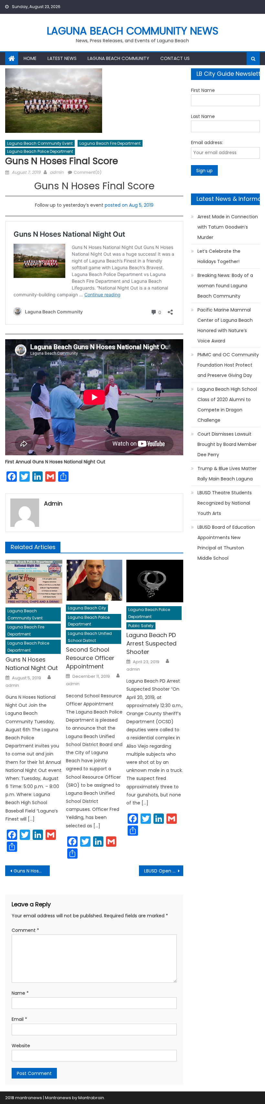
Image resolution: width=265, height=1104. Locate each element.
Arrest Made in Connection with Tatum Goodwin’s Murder (227, 227)
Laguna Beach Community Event (40, 143)
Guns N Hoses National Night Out (31, 664)
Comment (25, 930)
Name (20, 993)
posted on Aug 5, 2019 (129, 205)
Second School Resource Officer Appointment (90, 658)
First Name (203, 90)
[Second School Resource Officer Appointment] (94, 580)
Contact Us (175, 58)
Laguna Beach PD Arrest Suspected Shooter (151, 643)
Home (30, 58)
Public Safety (141, 625)
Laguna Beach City (87, 608)
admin (56, 172)
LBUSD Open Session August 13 (164, 871)
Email (19, 1019)
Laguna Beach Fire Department (110, 143)
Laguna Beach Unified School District (90, 637)
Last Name (203, 116)
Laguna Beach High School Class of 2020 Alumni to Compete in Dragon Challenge (227, 404)
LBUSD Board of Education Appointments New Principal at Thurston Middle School (226, 542)
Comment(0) (87, 172)
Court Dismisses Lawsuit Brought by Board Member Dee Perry (227, 444)
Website (21, 1045)
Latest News (62, 58)
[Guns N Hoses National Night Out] (33, 582)
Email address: (207, 142)
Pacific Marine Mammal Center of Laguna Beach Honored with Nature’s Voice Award (225, 325)
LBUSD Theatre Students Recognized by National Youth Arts (224, 503)
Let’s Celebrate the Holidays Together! (218, 256)
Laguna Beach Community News (132, 31)
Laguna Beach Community (118, 58)
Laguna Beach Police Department (40, 151)
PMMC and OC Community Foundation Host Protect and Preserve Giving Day (228, 365)
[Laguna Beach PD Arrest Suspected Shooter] (154, 581)
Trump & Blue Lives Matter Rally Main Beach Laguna (227, 473)
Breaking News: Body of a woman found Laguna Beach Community (225, 285)
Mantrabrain (91, 1098)
